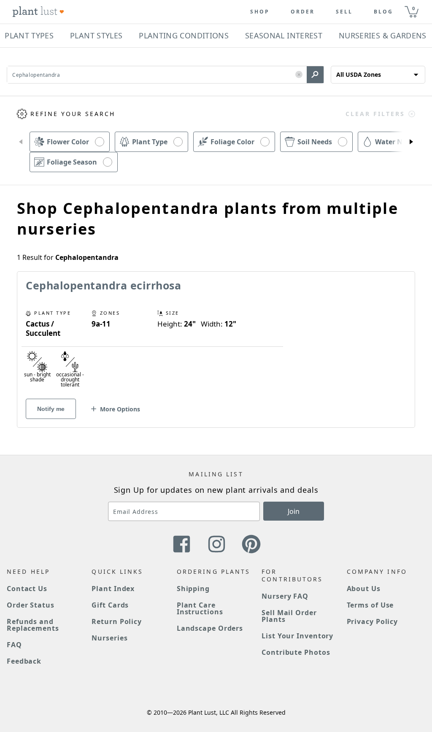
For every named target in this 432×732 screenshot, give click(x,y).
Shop (260, 11)
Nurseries (109, 638)
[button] (298, 75)
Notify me (51, 408)
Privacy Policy (372, 621)
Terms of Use (370, 605)
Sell (344, 11)
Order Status (30, 605)
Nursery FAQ (285, 596)
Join (294, 511)
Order (303, 11)
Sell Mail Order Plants (289, 616)
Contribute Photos (296, 652)
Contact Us (27, 588)
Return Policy (117, 621)
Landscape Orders (210, 628)
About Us (364, 588)
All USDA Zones (358, 74)
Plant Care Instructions (200, 608)
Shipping (193, 588)
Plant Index (113, 588)
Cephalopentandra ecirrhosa (103, 285)
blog (383, 11)
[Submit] (315, 74)
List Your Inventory (297, 635)
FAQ (14, 644)
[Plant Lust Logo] (38, 12)
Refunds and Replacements (33, 625)
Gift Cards (110, 605)
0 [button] (413, 8)
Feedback (24, 661)
